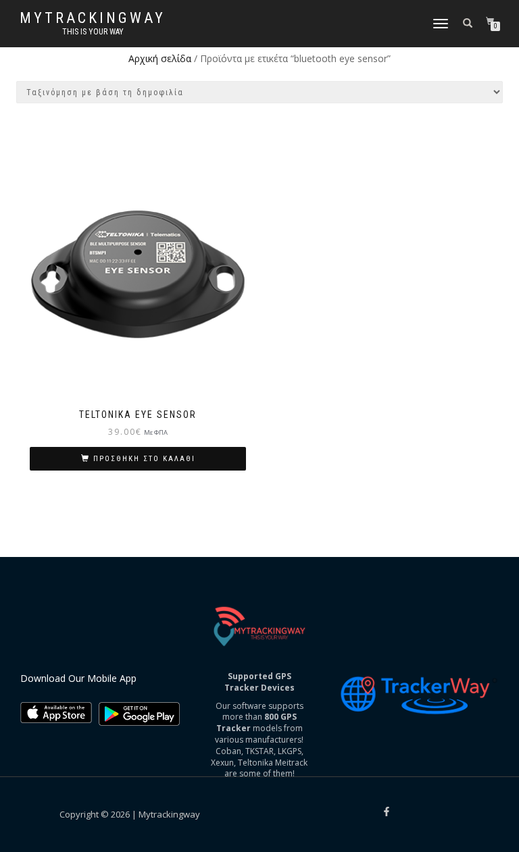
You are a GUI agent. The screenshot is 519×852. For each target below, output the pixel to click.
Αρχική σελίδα (159, 58)
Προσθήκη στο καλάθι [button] (144, 458)
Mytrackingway (93, 18)
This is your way (93, 31)
